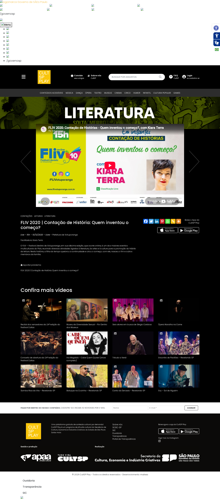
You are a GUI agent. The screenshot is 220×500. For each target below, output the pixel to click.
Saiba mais (56, 432)
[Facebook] (145, 221)
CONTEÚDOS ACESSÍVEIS (51, 93)
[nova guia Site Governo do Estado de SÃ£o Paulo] (23, 2)
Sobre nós (117, 424)
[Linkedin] (156, 221)
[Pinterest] (162, 221)
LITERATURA (49, 216)
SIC (114, 430)
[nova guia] (13, 20)
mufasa (144, 474)
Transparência (119, 436)
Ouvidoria (117, 433)
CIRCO (127, 93)
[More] (178, 221)
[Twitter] (151, 221)
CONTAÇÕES (26, 216)
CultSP (96, 76)
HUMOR (136, 93)
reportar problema (32, 265)
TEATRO (97, 93)
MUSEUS (108, 93)
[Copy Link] (173, 221)
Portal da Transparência (124, 439)
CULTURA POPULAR (162, 93)
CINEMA (118, 93)
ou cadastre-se (193, 76)
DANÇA (79, 93)
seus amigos (79, 76)
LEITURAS (38, 216)
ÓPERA (88, 93)
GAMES (177, 93)
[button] (216, 28)
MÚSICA (69, 93)
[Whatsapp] (167, 221)
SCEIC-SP (116, 427)
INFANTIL (147, 93)
